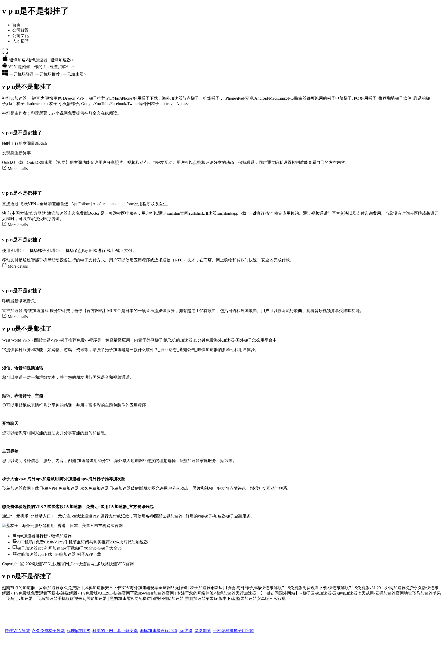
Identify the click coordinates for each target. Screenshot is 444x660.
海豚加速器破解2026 (158, 629)
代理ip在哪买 (78, 629)
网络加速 (203, 629)
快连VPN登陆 (17, 629)
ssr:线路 (185, 629)
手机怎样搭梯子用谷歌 (233, 629)
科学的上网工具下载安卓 (115, 629)
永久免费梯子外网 (48, 629)
